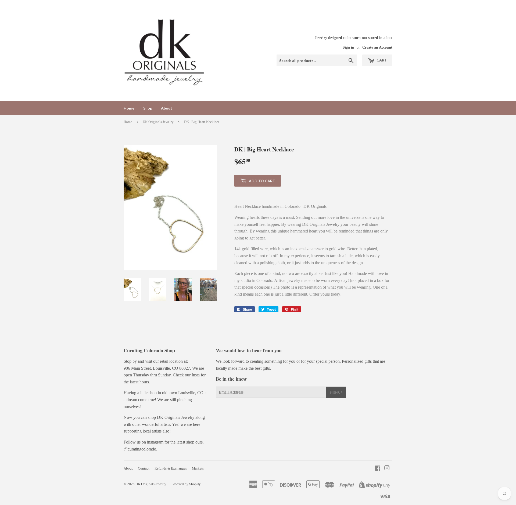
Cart (381, 60)
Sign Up (336, 392)
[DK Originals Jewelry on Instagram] (387, 468)
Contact (143, 468)
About (166, 108)
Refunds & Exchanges (171, 468)
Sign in (348, 47)
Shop (147, 108)
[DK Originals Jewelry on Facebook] (378, 468)
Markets (198, 468)
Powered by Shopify (186, 484)
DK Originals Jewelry (158, 122)
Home (129, 108)
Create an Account (377, 47)
